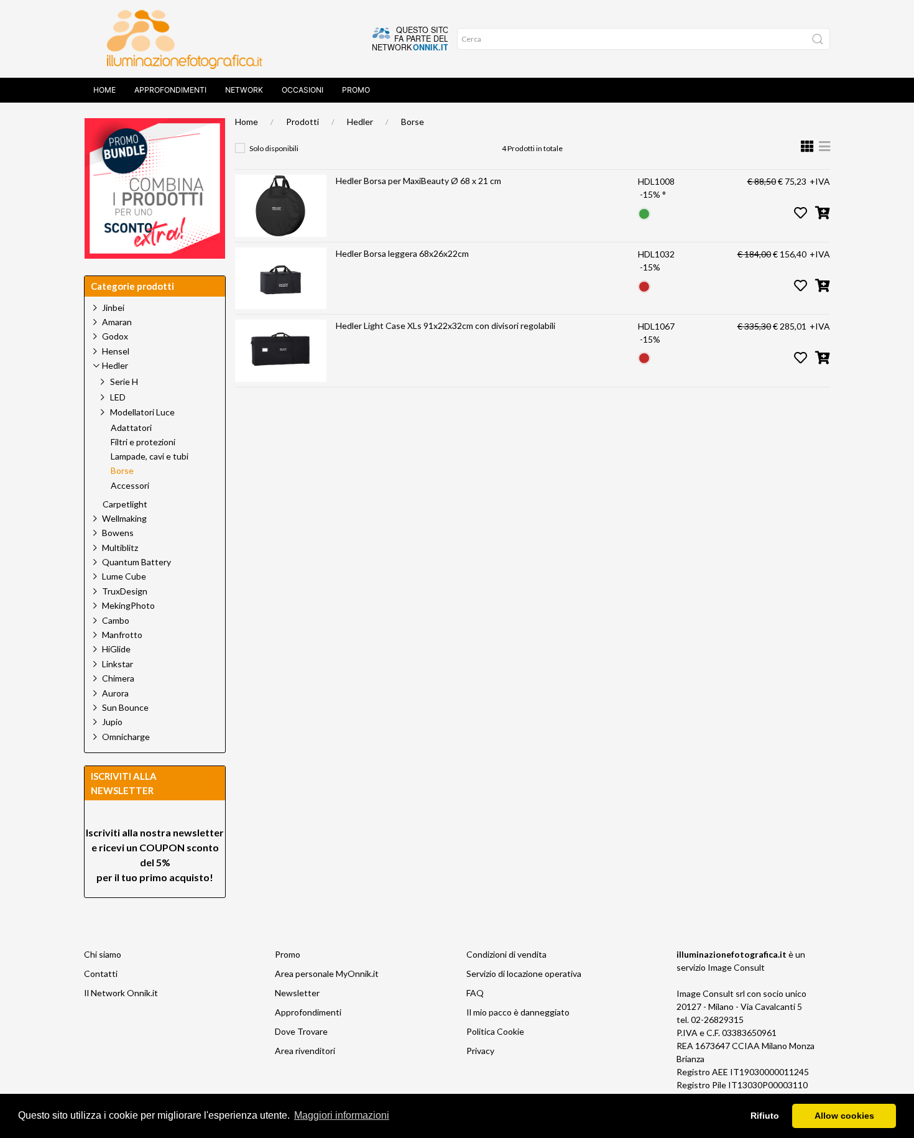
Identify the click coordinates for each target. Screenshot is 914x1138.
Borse (412, 121)
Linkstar (117, 664)
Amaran (117, 322)
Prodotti (302, 121)
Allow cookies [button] (844, 1116)
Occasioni (302, 90)
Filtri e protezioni (143, 442)
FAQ (475, 993)
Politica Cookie (495, 1031)
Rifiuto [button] (764, 1116)
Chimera (118, 678)
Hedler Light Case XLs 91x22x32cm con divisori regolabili (445, 325)
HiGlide (116, 649)
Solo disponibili (273, 148)
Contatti (101, 973)
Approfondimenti (170, 90)
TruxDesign (124, 591)
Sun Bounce (125, 707)
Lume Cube (124, 576)
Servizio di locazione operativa (523, 973)
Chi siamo (102, 954)
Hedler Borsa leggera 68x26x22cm (402, 253)
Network (244, 90)
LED (118, 397)
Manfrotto (122, 634)
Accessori (130, 486)
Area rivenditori (305, 1050)
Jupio (112, 721)
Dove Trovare (301, 1031)
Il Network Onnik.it (121, 993)
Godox (115, 336)
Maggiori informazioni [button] (341, 1115)
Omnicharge (126, 736)
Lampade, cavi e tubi (149, 456)
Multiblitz (120, 547)
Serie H (124, 381)
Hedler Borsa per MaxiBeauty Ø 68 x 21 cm (418, 180)
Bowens (118, 532)
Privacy (480, 1050)
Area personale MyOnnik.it (327, 973)
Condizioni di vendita (506, 954)
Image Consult (736, 967)
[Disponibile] (644, 212)
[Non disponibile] (644, 285)
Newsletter (297, 993)
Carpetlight (125, 504)
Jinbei (113, 307)
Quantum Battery (136, 562)
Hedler (360, 121)
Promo (356, 90)
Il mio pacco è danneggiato (518, 1012)
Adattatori (131, 428)
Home (104, 90)
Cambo (115, 620)
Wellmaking (124, 518)
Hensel (115, 351)
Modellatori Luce (142, 412)
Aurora (115, 693)
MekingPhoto (128, 605)
